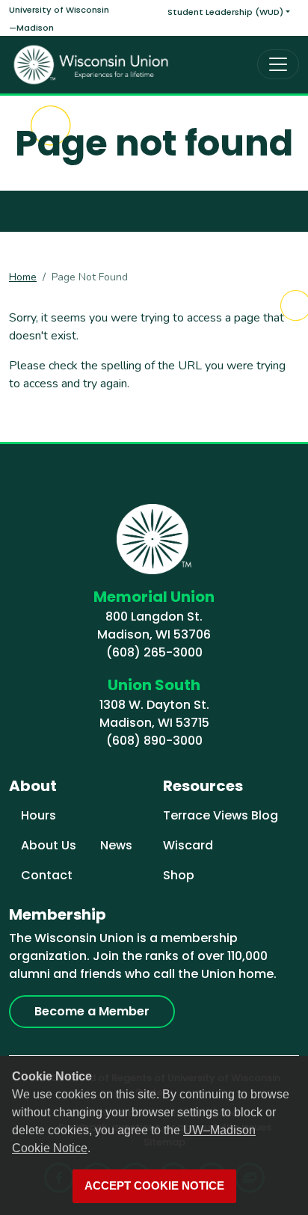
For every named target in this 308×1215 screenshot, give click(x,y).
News (116, 845)
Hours (38, 815)
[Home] (91, 64)
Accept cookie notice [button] (154, 1186)
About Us (48, 845)
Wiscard (188, 845)
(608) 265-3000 (154, 652)
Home (23, 277)
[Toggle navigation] (278, 64)
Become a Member (92, 1011)
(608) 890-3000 (154, 740)
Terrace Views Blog (220, 815)
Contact (47, 875)
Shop (178, 875)
